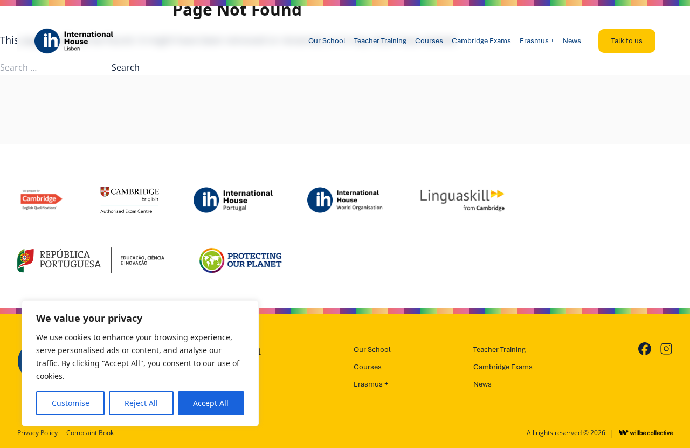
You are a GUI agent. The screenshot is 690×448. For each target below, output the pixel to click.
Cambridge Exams (481, 40)
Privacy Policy (37, 433)
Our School (327, 40)
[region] (140, 363)
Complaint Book (90, 433)
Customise (70, 403)
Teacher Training (380, 40)
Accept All (211, 403)
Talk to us (627, 40)
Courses (429, 40)
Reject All (141, 403)
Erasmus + (537, 40)
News (572, 40)
